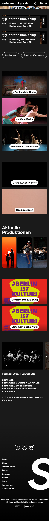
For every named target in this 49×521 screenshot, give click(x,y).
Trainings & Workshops (34, 55)
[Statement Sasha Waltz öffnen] (24, 318)
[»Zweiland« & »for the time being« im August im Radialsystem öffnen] (24, 83)
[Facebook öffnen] (17, 447)
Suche (5, 477)
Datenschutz (8, 488)
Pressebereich (8, 466)
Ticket (43, 21)
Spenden (6, 474)
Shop (4, 463)
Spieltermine (10, 55)
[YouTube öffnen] (31, 447)
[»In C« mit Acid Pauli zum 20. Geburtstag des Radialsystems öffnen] (24, 111)
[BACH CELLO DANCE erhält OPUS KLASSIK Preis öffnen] (24, 174)
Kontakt (5, 459)
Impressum (7, 485)
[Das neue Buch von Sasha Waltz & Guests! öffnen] (24, 201)
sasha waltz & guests (15, 3)
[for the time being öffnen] (21, 22)
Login (4, 481)
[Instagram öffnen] (24, 447)
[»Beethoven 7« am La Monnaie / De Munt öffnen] (24, 138)
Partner (5, 470)
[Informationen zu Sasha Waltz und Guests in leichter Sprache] (36, 3)
